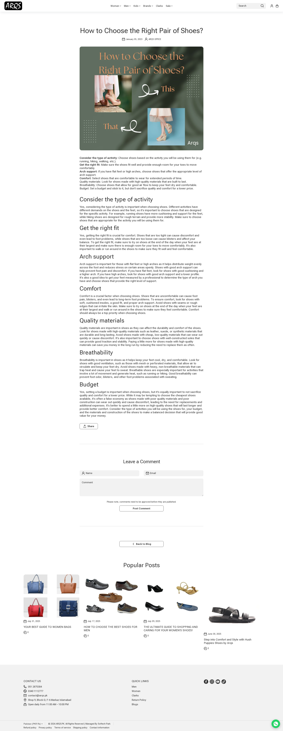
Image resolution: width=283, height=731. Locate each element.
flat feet (134, 264)
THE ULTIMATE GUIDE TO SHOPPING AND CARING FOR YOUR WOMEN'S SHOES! (171, 628)
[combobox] (251, 6)
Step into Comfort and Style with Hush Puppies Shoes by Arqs (227, 641)
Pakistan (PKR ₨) (32, 724)
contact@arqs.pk (37, 695)
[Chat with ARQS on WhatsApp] (276, 724)
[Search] (262, 6)
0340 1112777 (35, 691)
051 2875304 (35, 686)
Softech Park (104, 724)
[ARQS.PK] (13, 5)
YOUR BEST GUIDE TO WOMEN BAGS (47, 627)
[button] (277, 5)
